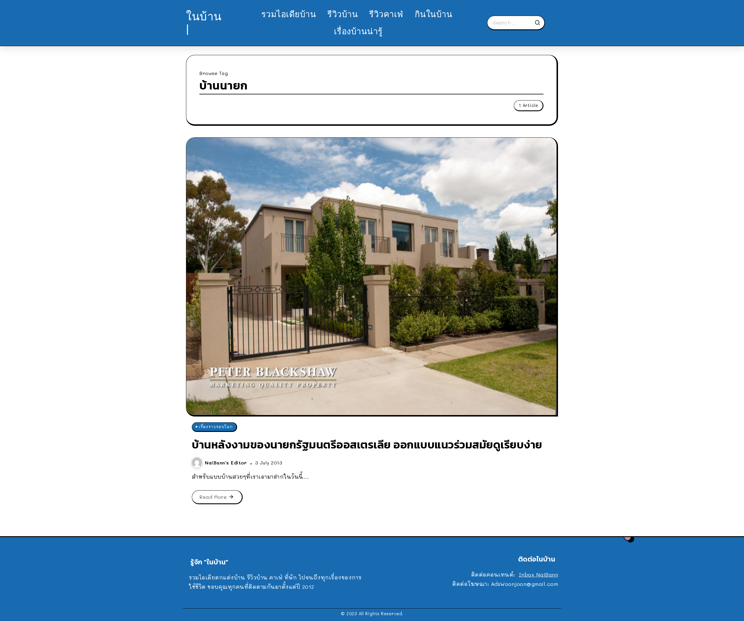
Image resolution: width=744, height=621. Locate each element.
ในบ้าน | (204, 22)
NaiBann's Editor (227, 463)
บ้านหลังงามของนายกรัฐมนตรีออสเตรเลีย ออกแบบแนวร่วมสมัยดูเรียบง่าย (367, 444)
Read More (213, 497)
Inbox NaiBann (538, 574)
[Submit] (539, 23)
